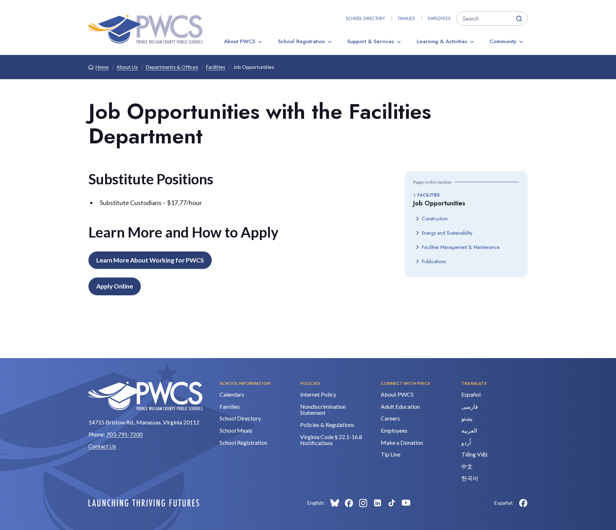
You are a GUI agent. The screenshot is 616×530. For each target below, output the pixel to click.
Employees (439, 18)
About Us (127, 67)
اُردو (466, 442)
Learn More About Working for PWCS (150, 260)
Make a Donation (402, 442)
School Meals (236, 430)
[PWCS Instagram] (363, 503)
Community (502, 41)
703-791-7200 (124, 434)
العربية (469, 430)
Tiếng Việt (474, 454)
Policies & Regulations (327, 424)
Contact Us (102, 446)
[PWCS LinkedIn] (377, 503)
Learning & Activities (442, 41)
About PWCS (239, 41)
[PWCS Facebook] (349, 503)
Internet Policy (318, 394)
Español (471, 394)
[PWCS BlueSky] (334, 503)
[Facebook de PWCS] (523, 503)
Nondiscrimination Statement (323, 409)
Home (102, 67)
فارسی (469, 406)
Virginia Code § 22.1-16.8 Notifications (331, 440)
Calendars (232, 394)
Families (406, 18)
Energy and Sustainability (447, 232)
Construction (435, 218)
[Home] (145, 29)
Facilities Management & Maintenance (460, 247)
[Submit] (519, 18)
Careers (390, 418)
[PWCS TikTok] (391, 503)
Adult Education (400, 406)
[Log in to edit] (143, 502)
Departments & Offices (172, 67)
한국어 (469, 478)
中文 (467, 466)
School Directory (365, 18)
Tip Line (390, 454)
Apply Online (114, 286)
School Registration (301, 41)
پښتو (466, 418)
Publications (434, 261)
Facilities (215, 67)
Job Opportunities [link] (253, 67)
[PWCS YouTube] (406, 503)
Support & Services (370, 41)
